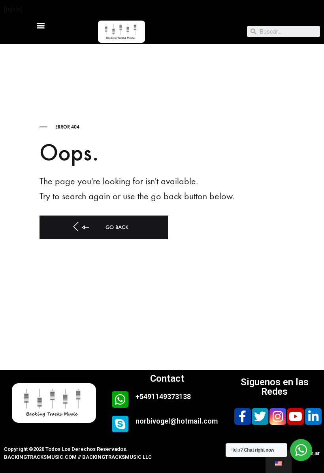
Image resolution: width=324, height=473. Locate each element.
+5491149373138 (163, 396)
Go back (116, 227)
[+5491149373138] (120, 399)
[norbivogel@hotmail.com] (120, 424)
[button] (40, 25)
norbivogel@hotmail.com (177, 421)
